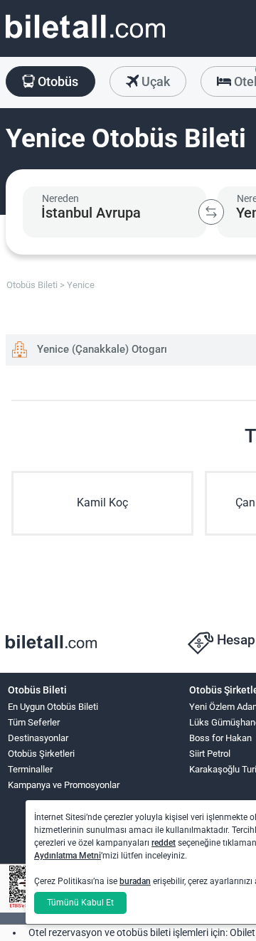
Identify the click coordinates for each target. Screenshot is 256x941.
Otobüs (56, 81)
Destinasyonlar (38, 738)
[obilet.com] (85, 39)
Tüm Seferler (34, 722)
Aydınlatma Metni (67, 856)
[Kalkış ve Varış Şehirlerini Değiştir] (211, 212)
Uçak (154, 81)
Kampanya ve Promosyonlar (63, 785)
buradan (135, 881)
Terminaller (30, 769)
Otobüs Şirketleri (41, 753)
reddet (163, 843)
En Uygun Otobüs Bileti (53, 706)
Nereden (60, 198)
